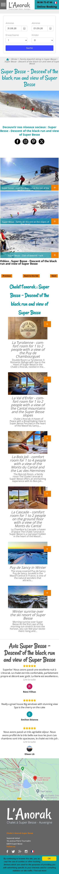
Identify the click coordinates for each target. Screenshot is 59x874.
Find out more (40, 870)
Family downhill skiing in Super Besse (38, 59)
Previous (7, 276)
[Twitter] (15, 851)
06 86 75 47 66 (44, 2)
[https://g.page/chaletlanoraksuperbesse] (21, 851)
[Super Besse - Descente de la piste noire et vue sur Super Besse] (55, 2)
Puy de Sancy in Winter (28, 567)
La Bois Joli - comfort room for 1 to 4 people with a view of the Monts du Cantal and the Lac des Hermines (28, 463)
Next (54, 276)
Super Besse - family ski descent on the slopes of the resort (25, 222)
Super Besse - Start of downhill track (25, 255)
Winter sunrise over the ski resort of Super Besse (27, 615)
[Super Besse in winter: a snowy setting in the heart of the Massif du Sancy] (29, 815)
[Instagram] (28, 851)
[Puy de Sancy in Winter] (47, 548)
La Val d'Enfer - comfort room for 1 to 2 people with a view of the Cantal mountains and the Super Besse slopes (28, 406)
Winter (14, 59)
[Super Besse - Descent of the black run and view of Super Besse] (19, 7)
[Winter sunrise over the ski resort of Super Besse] (47, 592)
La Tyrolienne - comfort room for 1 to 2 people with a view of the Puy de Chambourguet (28, 349)
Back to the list (31, 276)
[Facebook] (9, 851)
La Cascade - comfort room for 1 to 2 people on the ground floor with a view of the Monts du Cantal (28, 519)
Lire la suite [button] (29, 679)
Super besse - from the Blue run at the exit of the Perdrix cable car (25, 189)
